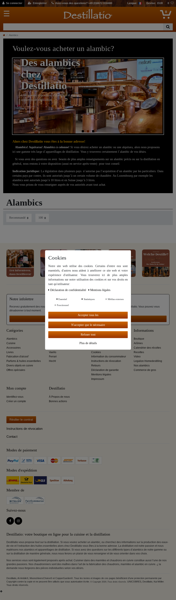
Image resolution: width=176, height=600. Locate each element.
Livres (10, 352)
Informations (144, 330)
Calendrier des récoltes (147, 347)
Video (137, 356)
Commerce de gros (145, 370)
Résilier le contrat (21, 419)
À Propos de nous (59, 396)
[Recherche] (168, 26)
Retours (95, 365)
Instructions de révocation (106, 361)
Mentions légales (101, 374)
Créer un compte (16, 401)
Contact (11, 436)
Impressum (97, 379)
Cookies (96, 352)
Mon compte (16, 388)
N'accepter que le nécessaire (88, 324)
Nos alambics (142, 365)
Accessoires (13, 347)
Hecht (52, 361)
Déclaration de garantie (105, 370)
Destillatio (57, 388)
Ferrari (53, 356)
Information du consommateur (108, 356)
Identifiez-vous (14, 396)
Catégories (14, 330)
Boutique (139, 338)
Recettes (139, 352)
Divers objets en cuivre (19, 365)
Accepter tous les (88, 315)
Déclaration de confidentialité (68, 290)
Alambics (11, 338)
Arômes (138, 343)
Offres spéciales (15, 370)
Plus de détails (88, 343)
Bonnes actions (58, 401)
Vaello (52, 352)
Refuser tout (88, 334)
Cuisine (10, 343)
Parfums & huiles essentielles (23, 361)
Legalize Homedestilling (148, 361)
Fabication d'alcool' (17, 356)
